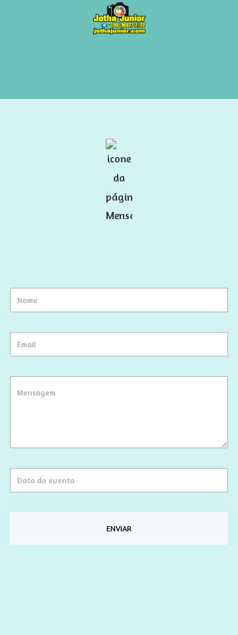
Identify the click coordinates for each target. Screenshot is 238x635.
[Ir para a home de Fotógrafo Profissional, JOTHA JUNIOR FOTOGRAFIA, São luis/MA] (119, 16)
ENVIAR (119, 528)
